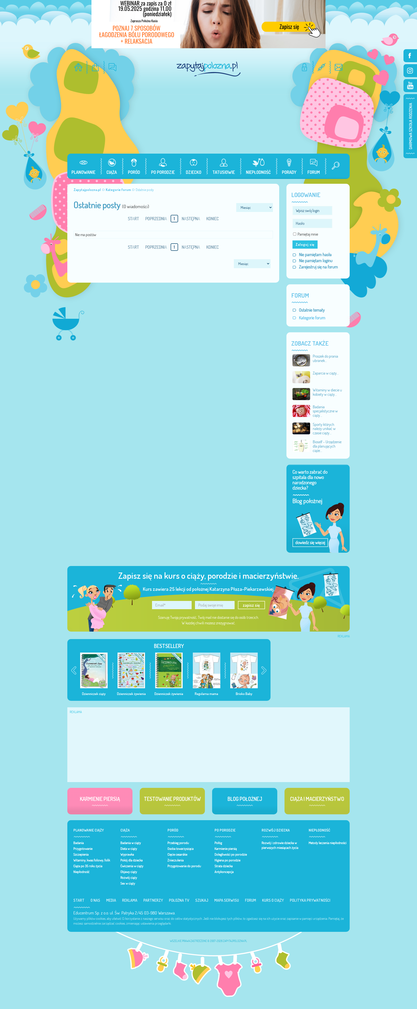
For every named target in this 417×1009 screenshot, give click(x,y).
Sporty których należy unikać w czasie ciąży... (324, 428)
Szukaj (201, 900)
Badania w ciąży (130, 843)
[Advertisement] (208, 117)
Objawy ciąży (128, 872)
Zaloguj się (305, 244)
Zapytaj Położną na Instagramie (410, 70)
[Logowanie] (304, 67)
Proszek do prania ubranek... (325, 358)
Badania (78, 843)
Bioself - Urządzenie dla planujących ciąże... (327, 446)
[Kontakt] (338, 67)
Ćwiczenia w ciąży (131, 866)
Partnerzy (153, 900)
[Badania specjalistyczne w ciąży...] (301, 410)
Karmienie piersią (226, 848)
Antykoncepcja (224, 872)
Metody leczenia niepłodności (328, 843)
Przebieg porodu (178, 843)
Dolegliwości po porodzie (231, 854)
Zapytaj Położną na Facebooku (410, 55)
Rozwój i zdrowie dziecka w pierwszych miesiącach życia (280, 845)
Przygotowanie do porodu (184, 866)
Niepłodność (81, 872)
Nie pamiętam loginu (316, 260)
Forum (250, 900)
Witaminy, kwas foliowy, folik (91, 860)
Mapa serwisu (226, 900)
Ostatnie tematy (312, 310)
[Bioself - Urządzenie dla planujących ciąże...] (301, 445)
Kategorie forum (312, 317)
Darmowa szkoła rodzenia (410, 126)
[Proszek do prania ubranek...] (301, 360)
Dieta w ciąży (128, 848)
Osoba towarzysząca (180, 848)
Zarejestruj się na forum (318, 267)
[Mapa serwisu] (321, 67)
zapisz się (251, 605)
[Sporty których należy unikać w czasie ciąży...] (301, 428)
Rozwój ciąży (128, 877)
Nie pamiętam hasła (315, 254)
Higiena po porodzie (227, 860)
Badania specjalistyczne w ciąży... (325, 411)
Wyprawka (127, 854)
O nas (95, 900)
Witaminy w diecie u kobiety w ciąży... (327, 392)
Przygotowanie (82, 848)
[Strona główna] (78, 67)
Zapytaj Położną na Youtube (410, 85)
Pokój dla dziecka (131, 860)
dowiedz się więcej (310, 542)
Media (111, 900)
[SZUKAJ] (334, 166)
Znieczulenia (175, 860)
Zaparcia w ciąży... (326, 373)
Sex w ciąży (127, 883)
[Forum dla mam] (112, 67)
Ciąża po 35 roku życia (87, 866)
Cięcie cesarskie (177, 854)
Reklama (129, 900)
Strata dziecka (224, 866)
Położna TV (179, 900)
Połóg (218, 843)
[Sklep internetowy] (95, 67)
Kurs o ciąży (273, 900)
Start (78, 900)
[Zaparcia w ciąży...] (301, 377)
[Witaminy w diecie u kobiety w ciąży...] (301, 393)
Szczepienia (81, 854)
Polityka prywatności (310, 900)
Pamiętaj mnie (308, 234)
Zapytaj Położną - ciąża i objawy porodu (208, 68)
